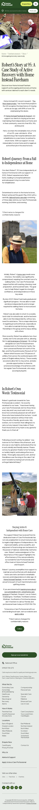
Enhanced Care (26, 701)
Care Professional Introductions (8, 715)
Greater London (7, 726)
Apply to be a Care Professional (14, 762)
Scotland (24, 731)
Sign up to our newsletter (19, 655)
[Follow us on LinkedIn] (8, 787)
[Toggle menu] (35, 4)
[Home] (7, 4)
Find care (33, 11)
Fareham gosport (14, 53)
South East (6, 733)
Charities (21, 777)
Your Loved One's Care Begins (27, 715)
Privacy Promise (7, 748)
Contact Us (25, 745)
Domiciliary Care (8, 687)
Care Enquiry (6, 745)
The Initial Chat (7, 711)
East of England (7, 723)
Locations (6, 720)
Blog (24, 53)
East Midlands (25, 723)
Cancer (23, 696)
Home (4, 53)
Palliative (24, 699)
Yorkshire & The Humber (25, 736)
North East (5, 728)
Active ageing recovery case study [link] (13, 56)
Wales (4, 736)
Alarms (4, 704)
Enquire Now (26, 4)
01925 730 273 (8, 668)
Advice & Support (8, 757)
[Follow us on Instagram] (12, 787)
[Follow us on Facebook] (3, 787)
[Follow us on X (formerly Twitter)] (20, 787)
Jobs (3, 777)
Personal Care (26, 690)
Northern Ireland (26, 726)
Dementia (5, 696)
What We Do (7, 684)
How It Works (7, 708)
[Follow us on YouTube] (16, 787)
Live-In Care (25, 704)
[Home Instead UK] (7, 646)
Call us (19, 629)
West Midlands (7, 731)
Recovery (5, 701)
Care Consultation (27, 711)
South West (25, 733)
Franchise (12, 777)
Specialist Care (26, 694)
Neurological (6, 699)
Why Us (5, 752)
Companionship (26, 687)
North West (25, 728)
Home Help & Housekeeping (8, 691)
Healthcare (6, 694)
